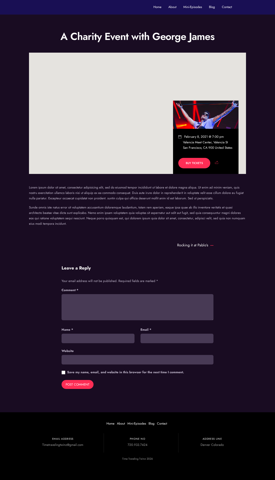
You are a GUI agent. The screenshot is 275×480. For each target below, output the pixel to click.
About (172, 7)
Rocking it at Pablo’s (192, 245)
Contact (227, 7)
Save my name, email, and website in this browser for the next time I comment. (125, 372)
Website (68, 351)
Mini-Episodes (192, 7)
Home (157, 7)
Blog (212, 7)
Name (67, 329)
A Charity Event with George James (137, 36)
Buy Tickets (194, 163)
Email (145, 329)
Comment (70, 290)
